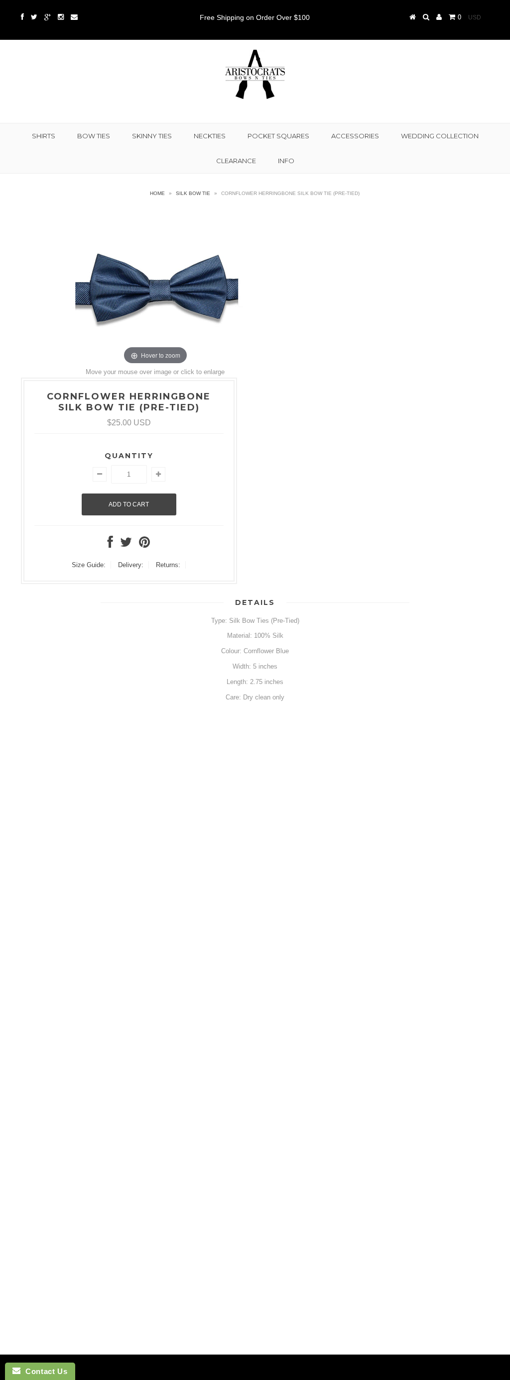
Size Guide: (89, 565)
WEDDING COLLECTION (440, 136)
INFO (286, 161)
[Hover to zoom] (155, 287)
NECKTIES (210, 136)
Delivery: (130, 565)
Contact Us (43, 1371)
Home (157, 193)
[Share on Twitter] (126, 544)
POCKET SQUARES (278, 136)
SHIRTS (43, 136)
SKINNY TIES (152, 136)
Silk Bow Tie (193, 193)
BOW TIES (93, 136)
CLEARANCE (236, 161)
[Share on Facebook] (110, 544)
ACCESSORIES (355, 136)
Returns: (168, 565)
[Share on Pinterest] (144, 544)
